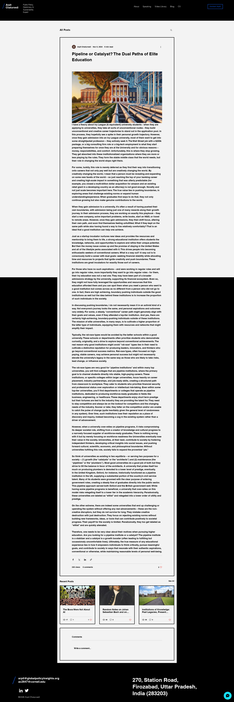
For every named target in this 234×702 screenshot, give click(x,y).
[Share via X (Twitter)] (79, 559)
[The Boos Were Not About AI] (77, 595)
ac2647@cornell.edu (31, 681)
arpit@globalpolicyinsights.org (38, 678)
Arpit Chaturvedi (12, 6)
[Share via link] (91, 559)
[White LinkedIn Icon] (20, 690)
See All (171, 581)
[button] (171, 30)
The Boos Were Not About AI (76, 610)
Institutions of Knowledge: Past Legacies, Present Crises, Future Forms (156, 610)
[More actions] (160, 46)
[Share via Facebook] (73, 559)
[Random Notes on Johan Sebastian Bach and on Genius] (117, 595)
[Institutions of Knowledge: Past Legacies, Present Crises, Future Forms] (156, 595)
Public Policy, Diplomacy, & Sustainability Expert (28, 8)
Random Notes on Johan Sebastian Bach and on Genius (115, 610)
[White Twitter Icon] (26, 690)
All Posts (65, 29)
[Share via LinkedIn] (85, 559)
